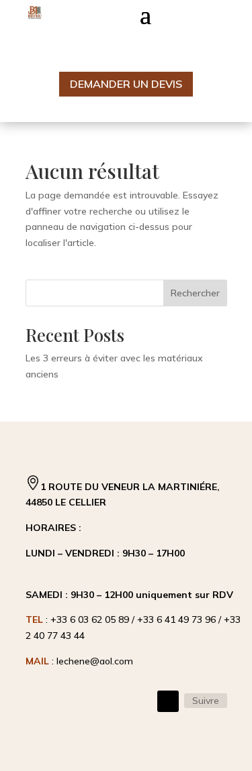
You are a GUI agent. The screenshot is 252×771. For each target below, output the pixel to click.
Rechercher (195, 293)
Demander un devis (126, 84)
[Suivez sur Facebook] (168, 701)
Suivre (205, 701)
